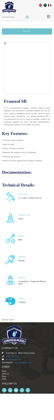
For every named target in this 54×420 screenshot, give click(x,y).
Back (27, 31)
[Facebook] (4, 390)
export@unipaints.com (22, 363)
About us (5, 374)
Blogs (4, 376)
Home (4, 371)
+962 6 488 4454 (12, 356)
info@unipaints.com (13, 359)
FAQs (4, 379)
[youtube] (16, 390)
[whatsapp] (22, 390)
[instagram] (28, 390)
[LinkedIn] (10, 390)
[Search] (26, 17)
